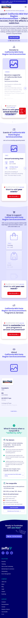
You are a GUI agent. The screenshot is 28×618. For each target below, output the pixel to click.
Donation (3, 561)
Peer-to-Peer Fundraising (7, 566)
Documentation (5, 604)
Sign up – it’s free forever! (14, 536)
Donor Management (6, 573)
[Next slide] (25, 88)
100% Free (3, 581)
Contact (3, 606)
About (2, 584)
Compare (3, 602)
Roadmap (3, 594)
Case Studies (4, 611)
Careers (3, 591)
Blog (2, 586)
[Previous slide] (2, 88)
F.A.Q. (2, 614)
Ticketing (3, 564)
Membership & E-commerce (7, 569)
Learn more (21, 10)
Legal (2, 589)
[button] (26, 7)
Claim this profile (14, 37)
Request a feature (5, 609)
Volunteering (4, 571)
